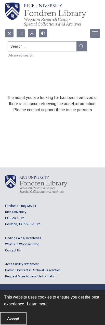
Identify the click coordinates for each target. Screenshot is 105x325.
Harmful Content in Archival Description (33, 270)
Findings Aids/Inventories (23, 238)
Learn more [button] (37, 304)
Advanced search (20, 55)
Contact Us (13, 250)
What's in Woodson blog (22, 244)
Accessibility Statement (22, 264)
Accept (13, 318)
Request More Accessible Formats (29, 276)
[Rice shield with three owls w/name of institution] (45, 14)
